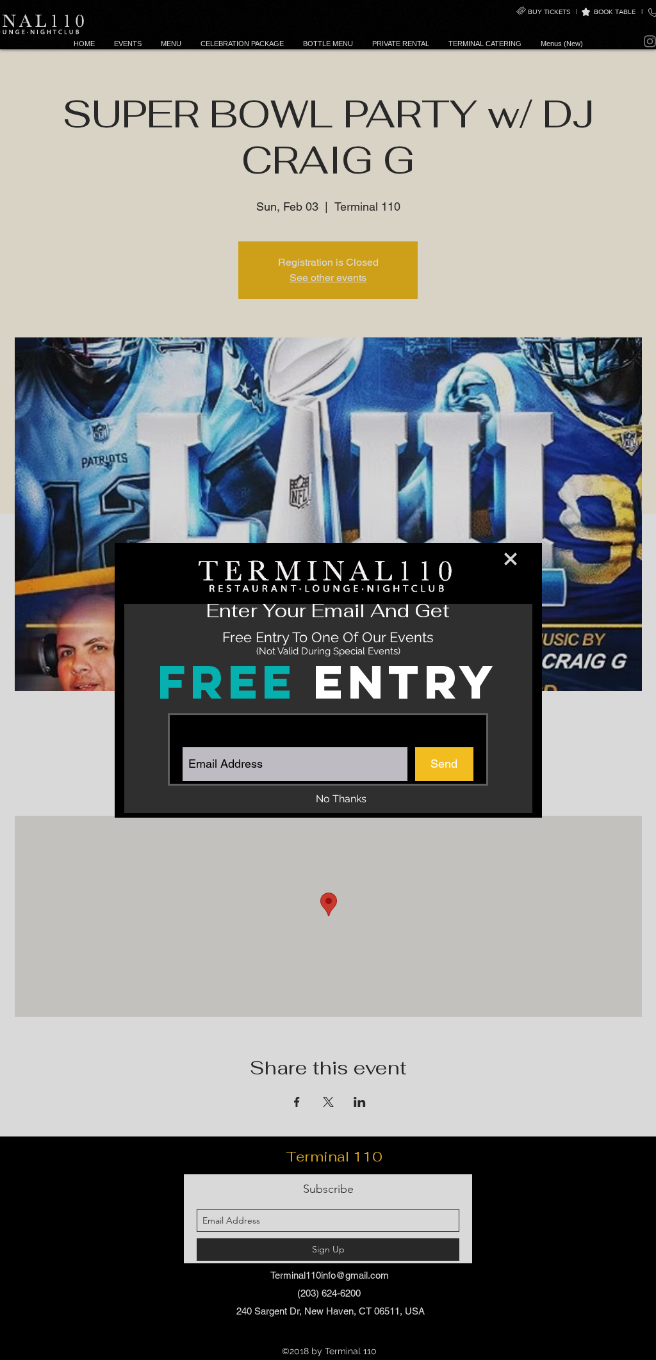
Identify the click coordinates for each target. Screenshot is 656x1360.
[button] (510, 559)
